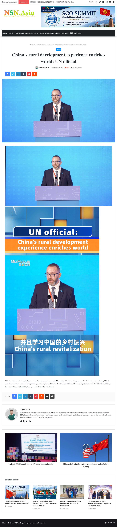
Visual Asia (19, 33)
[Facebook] (24, 421)
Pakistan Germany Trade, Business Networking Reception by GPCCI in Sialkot (99, 503)
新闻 (71, 33)
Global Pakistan (47, 33)
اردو (75, 33)
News (11, 33)
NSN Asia (65, 33)
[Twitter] (27, 421)
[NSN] (19, 13)
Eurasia (43, 45)
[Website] (21, 421)
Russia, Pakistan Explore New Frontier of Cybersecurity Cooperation (70, 503)
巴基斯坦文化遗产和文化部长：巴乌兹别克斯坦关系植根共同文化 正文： (54, 2)
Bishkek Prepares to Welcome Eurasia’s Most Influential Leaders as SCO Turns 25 (45, 503)
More (57, 33)
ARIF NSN (42, 68)
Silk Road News (31, 33)
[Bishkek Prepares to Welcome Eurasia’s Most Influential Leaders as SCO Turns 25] (45, 492)
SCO (79, 33)
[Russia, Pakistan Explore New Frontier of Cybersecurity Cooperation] (72, 492)
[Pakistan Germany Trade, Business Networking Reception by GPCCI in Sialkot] (100, 492)
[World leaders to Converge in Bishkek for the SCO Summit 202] (17, 492)
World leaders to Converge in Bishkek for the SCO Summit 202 (17, 502)
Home (5, 33)
